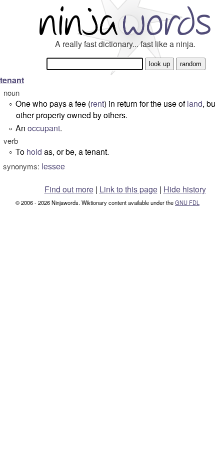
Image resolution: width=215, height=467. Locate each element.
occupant (44, 128)
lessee (53, 166)
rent (97, 103)
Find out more (69, 189)
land (194, 103)
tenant (12, 80)
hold (34, 151)
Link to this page (129, 189)
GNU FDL (187, 202)
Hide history (185, 189)
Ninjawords (125, 20)
